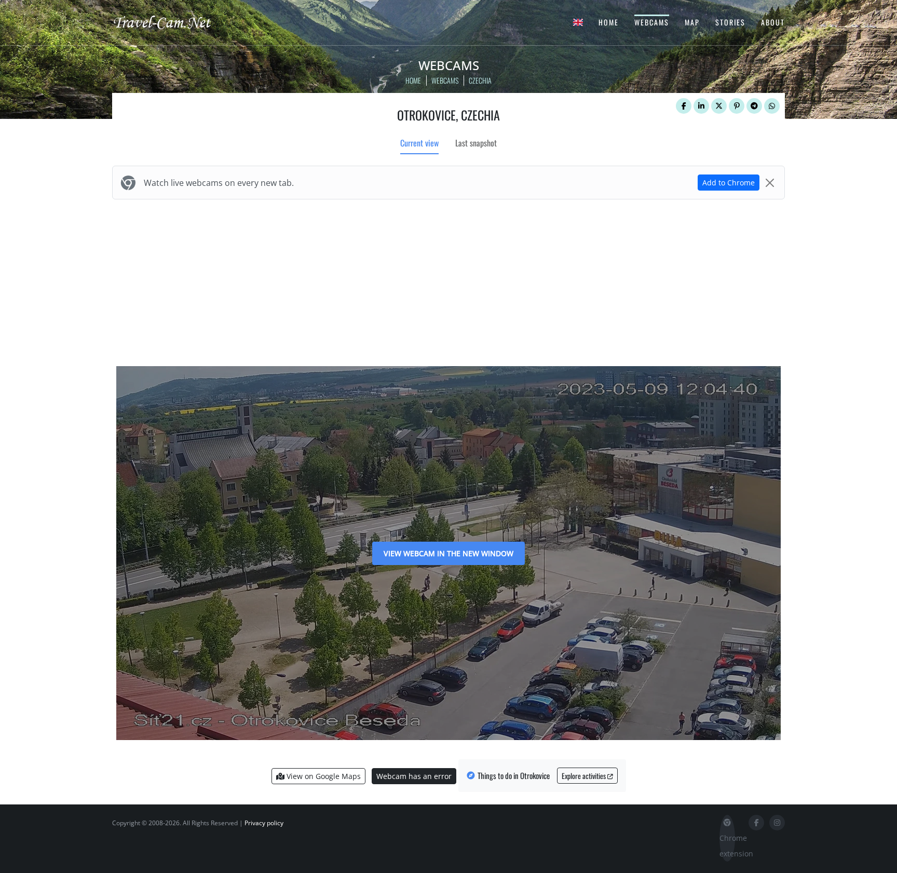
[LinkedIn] (701, 106)
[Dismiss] (770, 183)
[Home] (170, 22)
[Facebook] (683, 106)
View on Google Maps (322, 776)
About (773, 22)
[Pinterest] (736, 106)
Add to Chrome (728, 182)
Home (609, 22)
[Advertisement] (448, 280)
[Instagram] (777, 822)
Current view (419, 143)
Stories (730, 22)
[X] (719, 106)
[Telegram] (754, 106)
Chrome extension (727, 845)
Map (692, 22)
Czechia (480, 80)
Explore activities (584, 775)
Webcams (651, 22)
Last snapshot (476, 143)
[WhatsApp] (772, 106)
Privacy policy (263, 822)
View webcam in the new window (448, 553)
